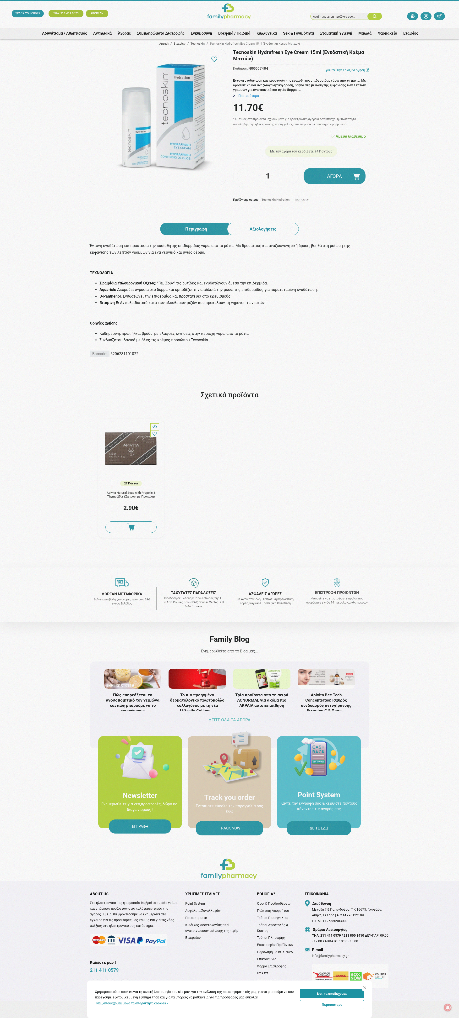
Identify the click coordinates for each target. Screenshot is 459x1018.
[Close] (364, 987)
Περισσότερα (332, 1005)
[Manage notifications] (448, 1007)
